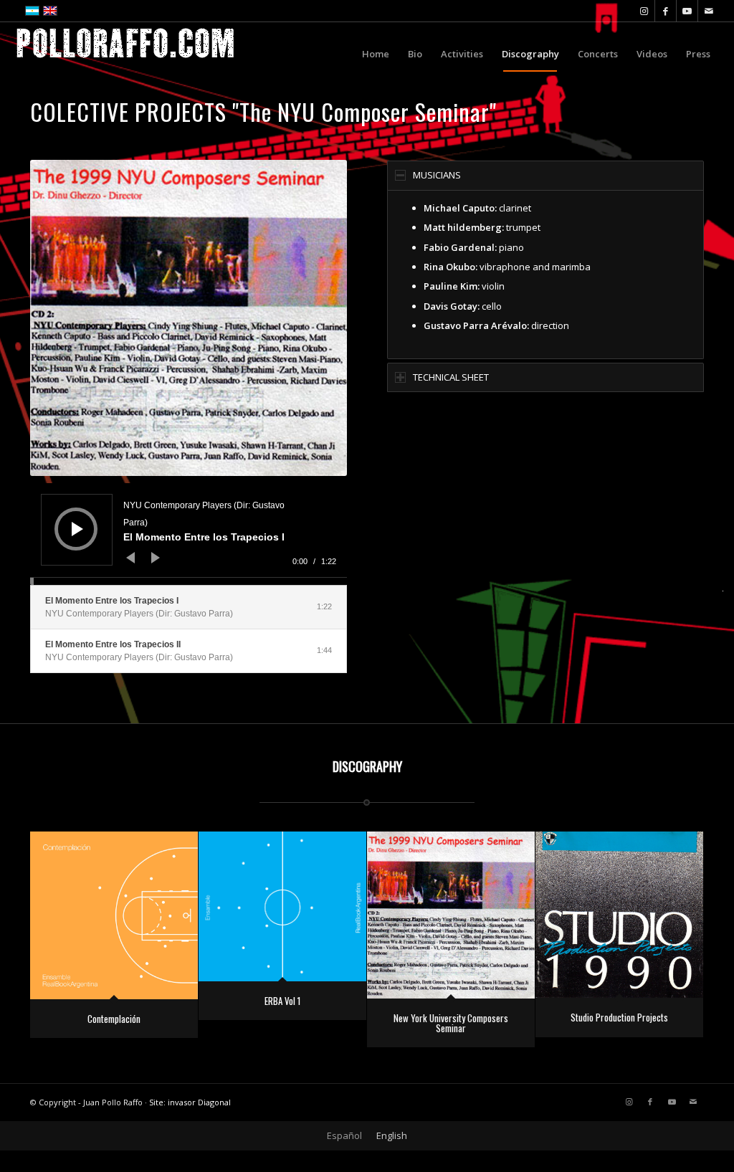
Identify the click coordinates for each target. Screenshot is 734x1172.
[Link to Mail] (709, 11)
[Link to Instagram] (644, 11)
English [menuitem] (391, 1135)
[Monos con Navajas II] (11, 586)
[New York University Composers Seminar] (451, 915)
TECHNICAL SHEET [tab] (451, 377)
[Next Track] (155, 557)
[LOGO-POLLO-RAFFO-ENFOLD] (125, 53)
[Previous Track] (130, 557)
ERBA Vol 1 (282, 1001)
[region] (545, 274)
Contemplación (113, 1018)
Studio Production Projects (619, 1017)
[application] (188, 534)
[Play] (77, 529)
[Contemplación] (114, 915)
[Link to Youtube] (687, 11)
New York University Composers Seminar (451, 1023)
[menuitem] (376, 53)
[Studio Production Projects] (619, 915)
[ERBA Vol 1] (282, 906)
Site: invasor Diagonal (190, 1102)
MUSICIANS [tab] (437, 174)
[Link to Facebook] (665, 11)
